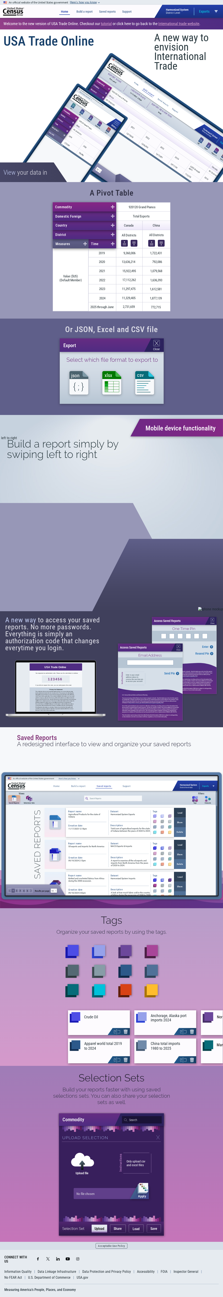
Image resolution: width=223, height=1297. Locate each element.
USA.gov (82, 1277)
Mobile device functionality (180, 428)
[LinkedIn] (58, 1259)
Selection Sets (111, 1078)
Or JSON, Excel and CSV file (111, 329)
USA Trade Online (48, 41)
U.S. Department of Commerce (49, 1277)
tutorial (106, 23)
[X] (48, 1259)
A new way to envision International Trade (181, 52)
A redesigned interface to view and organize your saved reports (104, 744)
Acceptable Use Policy (111, 1246)
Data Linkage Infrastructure (57, 1272)
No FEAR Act (13, 1277)
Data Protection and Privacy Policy (106, 1272)
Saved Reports (37, 737)
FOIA (164, 1272)
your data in (25, 172)
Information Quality (18, 1272)
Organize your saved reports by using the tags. (111, 932)
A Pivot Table (111, 193)
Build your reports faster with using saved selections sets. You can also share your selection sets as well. (111, 1095)
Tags (111, 920)
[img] (13, 11)
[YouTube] (67, 1259)
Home (64, 12)
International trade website (178, 23)
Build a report (84, 12)
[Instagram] (77, 1259)
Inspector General (186, 1272)
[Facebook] (37, 1259)
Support (127, 12)
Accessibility (146, 1272)
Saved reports (107, 12)
